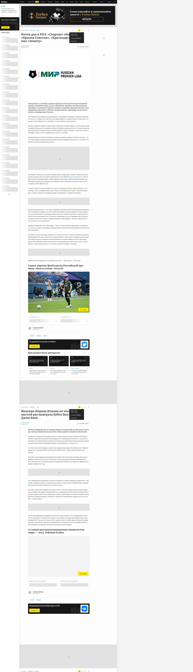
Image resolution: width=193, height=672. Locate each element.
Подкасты (57, 1)
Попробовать (74, 41)
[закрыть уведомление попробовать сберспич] (82, 34)
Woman (71, 1)
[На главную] (4, 2)
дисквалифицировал (76, 149)
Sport (76, 1)
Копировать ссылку (83, 46)
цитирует (36, 664)
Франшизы (50, 1)
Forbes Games (33, 1)
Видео (62, 1)
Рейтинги (43, 1)
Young (81, 1)
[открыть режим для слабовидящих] (79, 30)
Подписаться (34, 294)
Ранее (30, 428)
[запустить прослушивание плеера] (82, 30)
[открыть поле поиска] (114, 2)
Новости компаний (75, 316)
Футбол (31, 316)
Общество (52, 316)
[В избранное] (48, 265)
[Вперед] (92, 268)
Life (67, 1)
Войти (109, 1)
